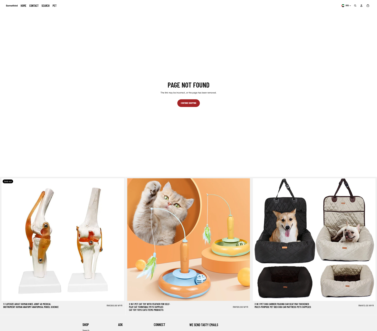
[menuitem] (23, 5)
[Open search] (355, 5)
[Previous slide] (5, 239)
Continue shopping (188, 103)
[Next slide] (119, 239)
